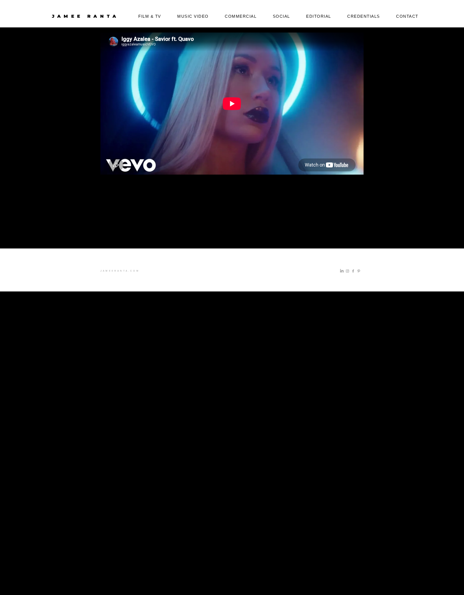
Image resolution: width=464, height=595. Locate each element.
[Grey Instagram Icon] (347, 271)
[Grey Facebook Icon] (353, 271)
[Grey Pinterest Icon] (359, 271)
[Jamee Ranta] (342, 271)
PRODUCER (117, 35)
